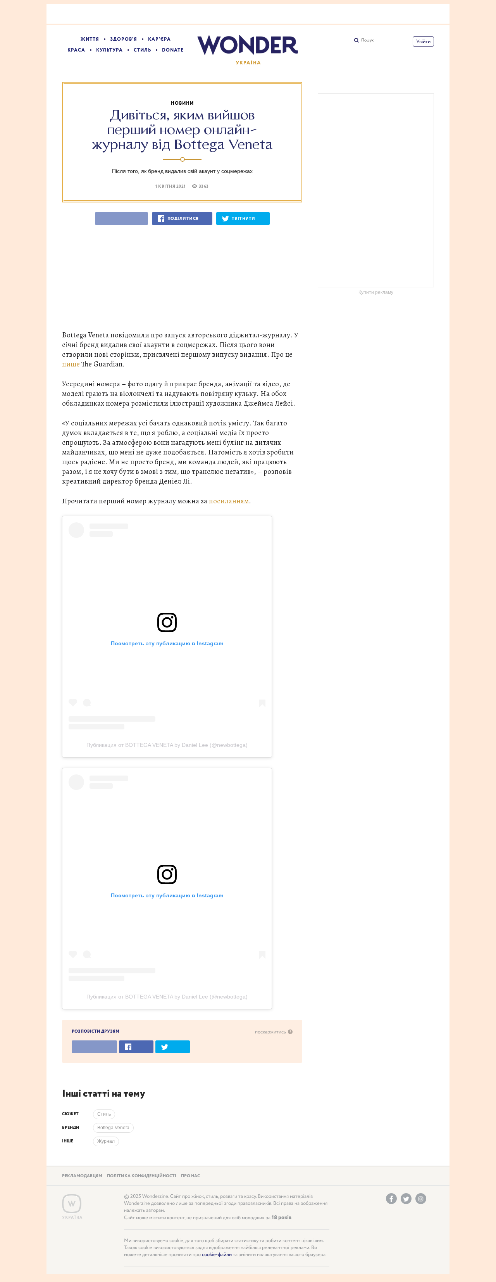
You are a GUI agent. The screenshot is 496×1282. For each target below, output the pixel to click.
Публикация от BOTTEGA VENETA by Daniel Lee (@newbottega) (167, 745)
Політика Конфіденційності (141, 1176)
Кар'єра (159, 39)
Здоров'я (123, 39)
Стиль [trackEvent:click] (104, 1114)
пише (71, 364)
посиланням (229, 501)
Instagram (420, 1198)
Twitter (406, 1198)
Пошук (367, 40)
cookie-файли (217, 1254)
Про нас (190, 1176)
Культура (109, 50)
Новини (182, 103)
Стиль (142, 50)
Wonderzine (71, 1204)
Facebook (391, 1198)
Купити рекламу (375, 292)
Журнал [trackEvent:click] (106, 1141)
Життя (90, 39)
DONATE (173, 50)
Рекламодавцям (82, 1176)
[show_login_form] (423, 41)
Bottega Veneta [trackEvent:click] (113, 1127)
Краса (76, 50)
